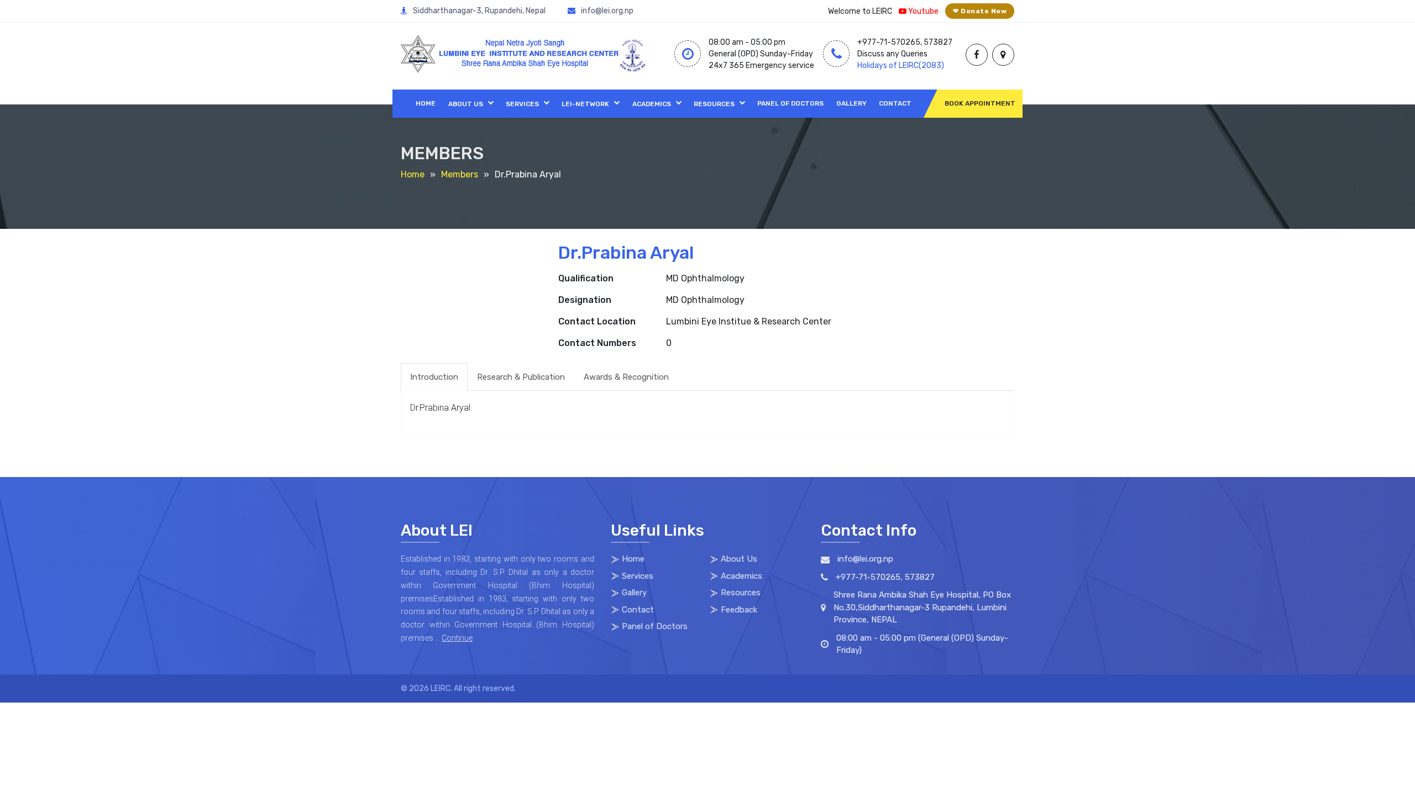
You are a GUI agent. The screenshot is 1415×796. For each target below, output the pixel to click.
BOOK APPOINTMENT (980, 103)
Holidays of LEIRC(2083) (900, 65)
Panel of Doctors (790, 103)
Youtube (922, 11)
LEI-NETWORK (585, 104)
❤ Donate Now (980, 11)
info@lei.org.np (607, 10)
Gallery (851, 103)
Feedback (739, 610)
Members (459, 174)
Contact (895, 103)
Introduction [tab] (434, 377)
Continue (457, 637)
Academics (651, 104)
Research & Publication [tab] (521, 377)
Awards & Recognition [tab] (626, 377)
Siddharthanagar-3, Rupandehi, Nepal (479, 10)
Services (522, 104)
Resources (714, 104)
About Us (465, 104)
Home (426, 103)
